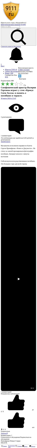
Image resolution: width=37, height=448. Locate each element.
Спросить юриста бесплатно (11, 46)
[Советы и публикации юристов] (11, 21)
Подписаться (5, 431)
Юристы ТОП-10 (11, 69)
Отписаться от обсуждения (10, 437)
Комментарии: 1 (6, 435)
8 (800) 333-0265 (24, 70)
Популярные (5, 441)
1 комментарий (6, 392)
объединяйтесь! (20, 23)
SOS (6, 77)
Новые (12, 441)
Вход (2, 66)
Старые (17, 441)
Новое (9, 73)
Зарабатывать (5, 142)
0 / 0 (4, 429)
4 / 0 (2, 411)
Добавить (19, 446)
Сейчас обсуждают (11, 71)
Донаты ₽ (4, 433)
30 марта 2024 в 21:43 (8, 98)
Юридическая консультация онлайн (13, 24)
